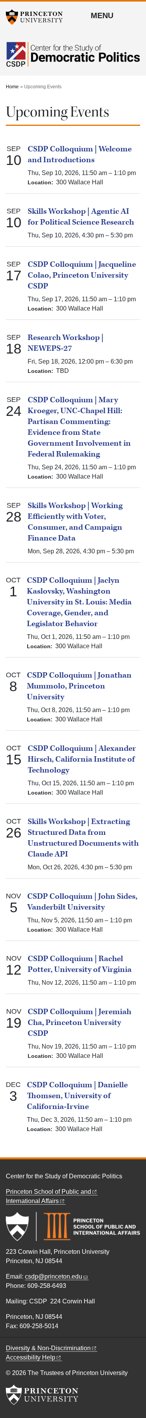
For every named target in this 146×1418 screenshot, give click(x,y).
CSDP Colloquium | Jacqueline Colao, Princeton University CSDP (82, 275)
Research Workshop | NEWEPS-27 (66, 343)
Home (12, 86)
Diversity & (48, 1348)
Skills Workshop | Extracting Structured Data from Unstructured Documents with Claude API (83, 838)
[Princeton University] (37, 17)
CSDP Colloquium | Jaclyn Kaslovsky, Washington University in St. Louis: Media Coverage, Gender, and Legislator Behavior (79, 602)
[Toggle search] (135, 15)
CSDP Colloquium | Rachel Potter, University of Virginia (80, 964)
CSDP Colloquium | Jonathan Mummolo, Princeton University (79, 686)
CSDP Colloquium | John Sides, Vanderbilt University (82, 901)
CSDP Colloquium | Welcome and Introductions (80, 154)
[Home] (73, 59)
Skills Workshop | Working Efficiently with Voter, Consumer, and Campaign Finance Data (75, 522)
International (32, 1201)
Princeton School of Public (48, 1191)
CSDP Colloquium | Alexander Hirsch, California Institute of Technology (82, 759)
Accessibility (30, 1357)
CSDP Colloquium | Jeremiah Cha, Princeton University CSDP (79, 1023)
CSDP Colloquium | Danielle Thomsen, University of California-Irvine (77, 1096)
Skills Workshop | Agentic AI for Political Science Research (81, 216)
